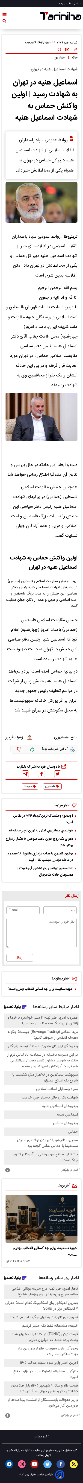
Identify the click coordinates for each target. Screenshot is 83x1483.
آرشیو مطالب (41, 1436)
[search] (4, 22)
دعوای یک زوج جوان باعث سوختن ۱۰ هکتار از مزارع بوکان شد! (39, 842)
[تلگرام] (25, 773)
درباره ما (62, 3)
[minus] (19, 749)
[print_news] (59, 50)
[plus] (32, 749)
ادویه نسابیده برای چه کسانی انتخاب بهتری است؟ (40, 989)
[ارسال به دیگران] (67, 49)
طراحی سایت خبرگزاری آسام (36, 1474)
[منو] (4, 15)
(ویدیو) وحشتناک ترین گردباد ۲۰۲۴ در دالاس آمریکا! (43, 819)
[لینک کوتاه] (75, 49)
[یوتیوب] (34, 1464)
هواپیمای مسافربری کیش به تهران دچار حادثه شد (40, 830)
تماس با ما (75, 3)
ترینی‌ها (45, 1455)
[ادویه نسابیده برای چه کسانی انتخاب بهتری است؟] (41, 1219)
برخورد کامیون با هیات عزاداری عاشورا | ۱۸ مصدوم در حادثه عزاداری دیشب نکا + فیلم (40, 857)
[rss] (74, 1464)
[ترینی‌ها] (60, 16)
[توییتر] (57, 773)
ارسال (20, 958)
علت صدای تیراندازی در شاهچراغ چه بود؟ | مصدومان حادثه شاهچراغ (45, 872)
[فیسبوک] (41, 774)
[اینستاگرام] (22, 1464)
